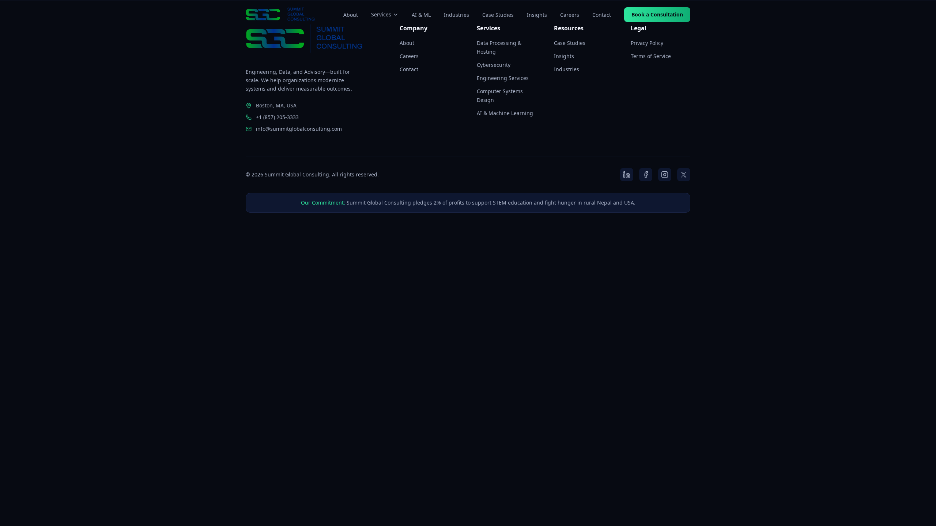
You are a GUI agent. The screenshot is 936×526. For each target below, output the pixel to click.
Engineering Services (503, 78)
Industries (456, 14)
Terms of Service (651, 56)
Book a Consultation (657, 14)
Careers (569, 14)
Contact (601, 14)
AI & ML (421, 14)
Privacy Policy (647, 42)
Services (381, 14)
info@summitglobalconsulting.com (299, 128)
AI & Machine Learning (505, 113)
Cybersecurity (493, 64)
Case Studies (498, 14)
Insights (537, 14)
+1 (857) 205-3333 (277, 117)
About (350, 14)
